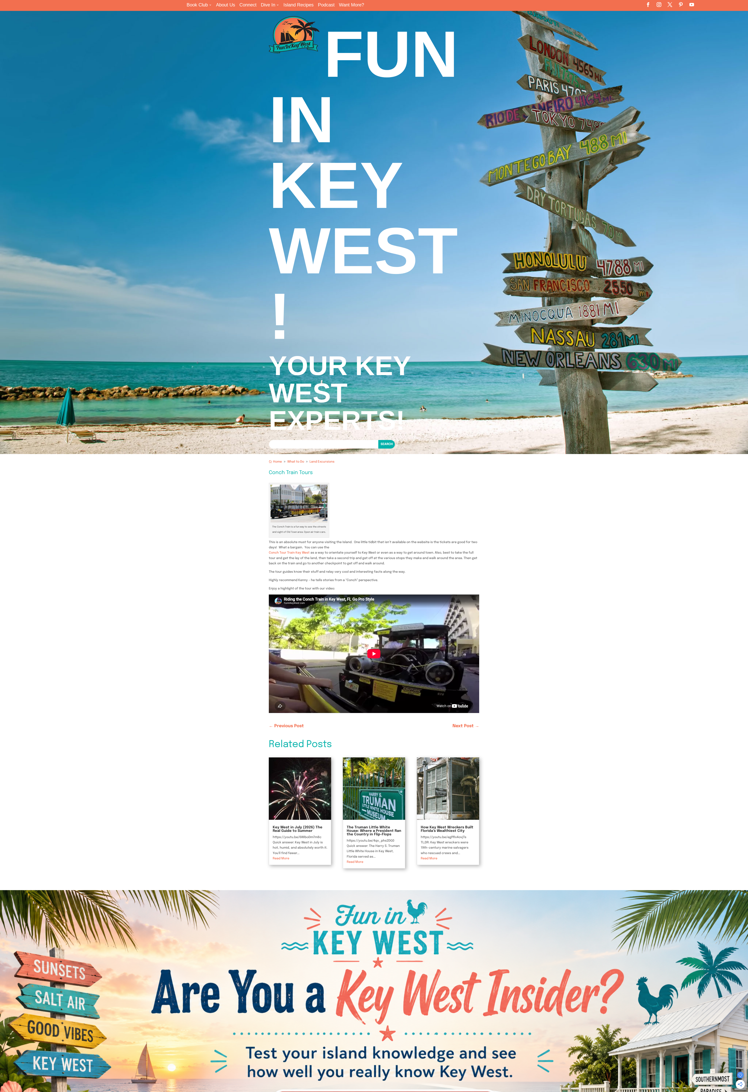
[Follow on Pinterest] (680, 4)
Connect (248, 5)
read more (281, 858)
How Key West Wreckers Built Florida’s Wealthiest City (447, 829)
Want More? (351, 5)
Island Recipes (298, 5)
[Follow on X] (670, 4)
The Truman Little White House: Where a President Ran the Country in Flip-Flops (374, 831)
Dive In (268, 5)
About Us (225, 5)
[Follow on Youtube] (691, 4)
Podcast (326, 5)
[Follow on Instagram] (659, 4)
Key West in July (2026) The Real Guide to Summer (297, 829)
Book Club (197, 5)
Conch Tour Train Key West (289, 552)
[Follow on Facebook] (648, 4)
